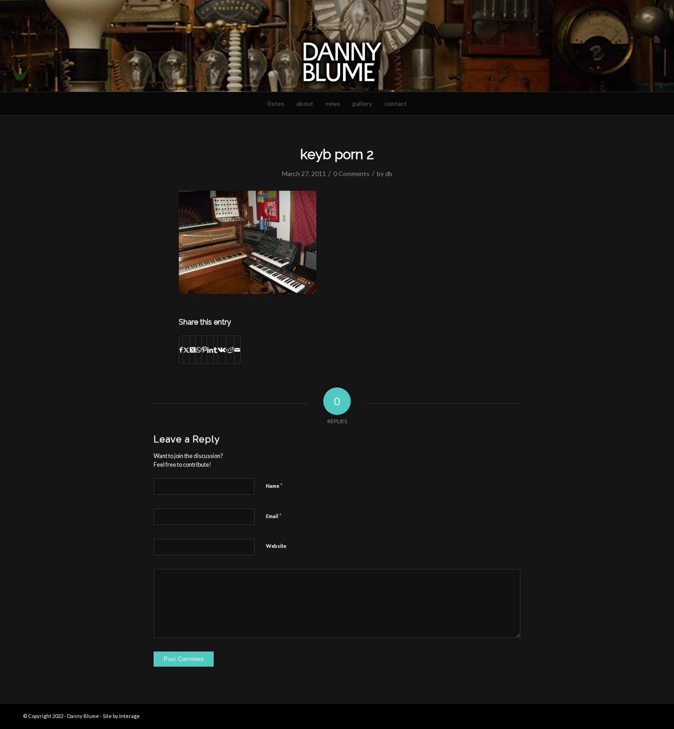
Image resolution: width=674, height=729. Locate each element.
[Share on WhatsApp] (198, 350)
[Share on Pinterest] (204, 350)
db (388, 173)
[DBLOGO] (337, 46)
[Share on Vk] (222, 350)
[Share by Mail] (237, 350)
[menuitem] (275, 103)
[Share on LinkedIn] (210, 350)
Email (274, 515)
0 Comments (351, 173)
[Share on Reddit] (230, 350)
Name (274, 485)
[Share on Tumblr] (215, 350)
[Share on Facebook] (180, 350)
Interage (129, 716)
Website (276, 546)
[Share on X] (186, 350)
